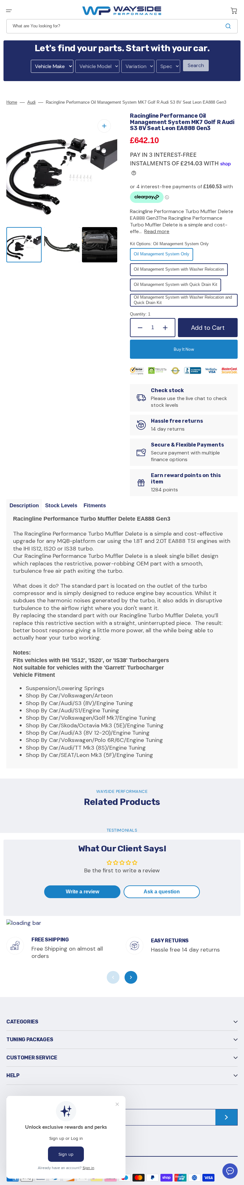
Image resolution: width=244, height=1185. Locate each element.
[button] (9, 11)
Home (11, 102)
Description (24, 505)
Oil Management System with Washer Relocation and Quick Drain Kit (183, 301)
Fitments (95, 505)
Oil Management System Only (161, 256)
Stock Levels (61, 505)
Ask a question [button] (162, 891)
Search (196, 65)
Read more (156, 231)
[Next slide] (131, 977)
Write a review (82, 891)
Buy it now (184, 349)
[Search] (229, 26)
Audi (31, 102)
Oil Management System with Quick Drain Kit (175, 286)
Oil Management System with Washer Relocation (179, 271)
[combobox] (122, 26)
